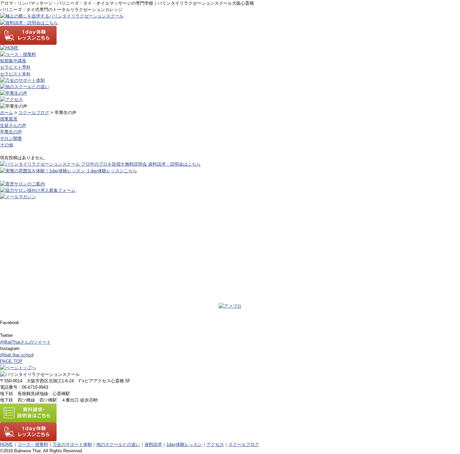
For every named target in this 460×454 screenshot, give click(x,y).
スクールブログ (34, 112)
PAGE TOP (11, 361)
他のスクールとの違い (118, 444)
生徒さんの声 (13, 125)
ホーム (6, 112)
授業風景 (9, 118)
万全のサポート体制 (72, 444)
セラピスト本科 (15, 73)
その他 (6, 144)
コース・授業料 (33, 444)
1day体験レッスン (184, 444)
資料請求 (153, 444)
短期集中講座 (13, 60)
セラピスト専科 (15, 67)
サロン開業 (11, 138)
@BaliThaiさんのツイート (25, 342)
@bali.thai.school (17, 354)
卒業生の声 (11, 131)
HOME (6, 444)
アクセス (215, 444)
